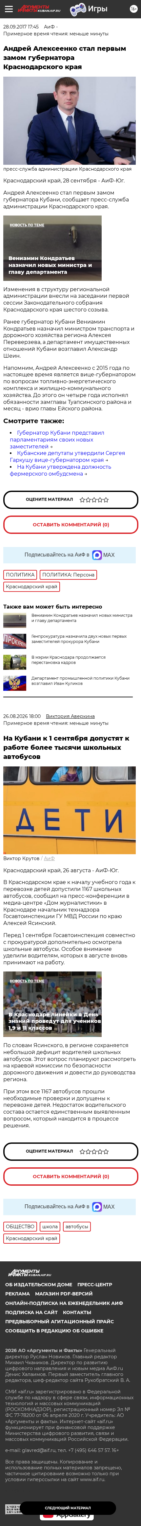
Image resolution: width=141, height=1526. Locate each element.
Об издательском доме (38, 1285)
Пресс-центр (94, 1285)
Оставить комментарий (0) (71, 525)
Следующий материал (68, 1508)
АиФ (49, 858)
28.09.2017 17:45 (21, 27)
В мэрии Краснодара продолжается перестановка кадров (68, 660)
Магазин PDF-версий (64, 1294)
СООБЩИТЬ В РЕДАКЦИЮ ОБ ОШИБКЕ (54, 1331)
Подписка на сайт (31, 1312)
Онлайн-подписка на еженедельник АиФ (64, 1303)
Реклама (17, 1294)
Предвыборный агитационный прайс (59, 1322)
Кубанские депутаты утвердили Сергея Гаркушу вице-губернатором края (67, 456)
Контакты (77, 1312)
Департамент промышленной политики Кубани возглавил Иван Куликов (80, 681)
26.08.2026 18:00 (22, 716)
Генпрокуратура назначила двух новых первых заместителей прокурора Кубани (79, 639)
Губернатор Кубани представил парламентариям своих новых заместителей (57, 440)
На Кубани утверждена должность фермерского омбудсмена (60, 470)
